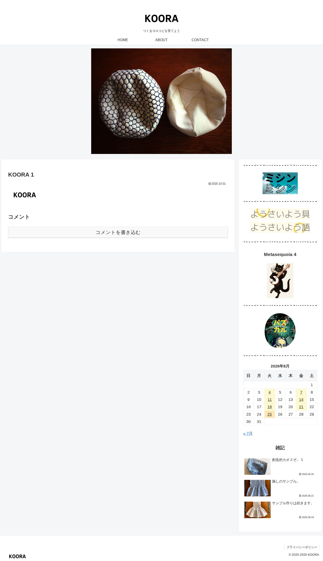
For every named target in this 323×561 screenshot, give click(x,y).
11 (270, 399)
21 (301, 407)
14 (301, 399)
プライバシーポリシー (302, 547)
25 (269, 414)
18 (269, 407)
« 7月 (248, 433)
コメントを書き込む (118, 232)
